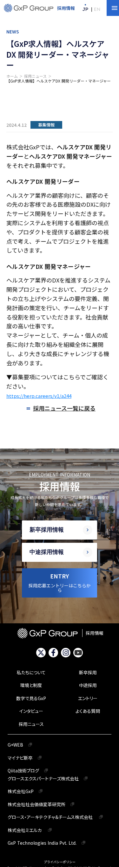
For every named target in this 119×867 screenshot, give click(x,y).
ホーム (12, 76)
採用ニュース (35, 76)
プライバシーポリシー (60, 862)
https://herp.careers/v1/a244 (38, 395)
